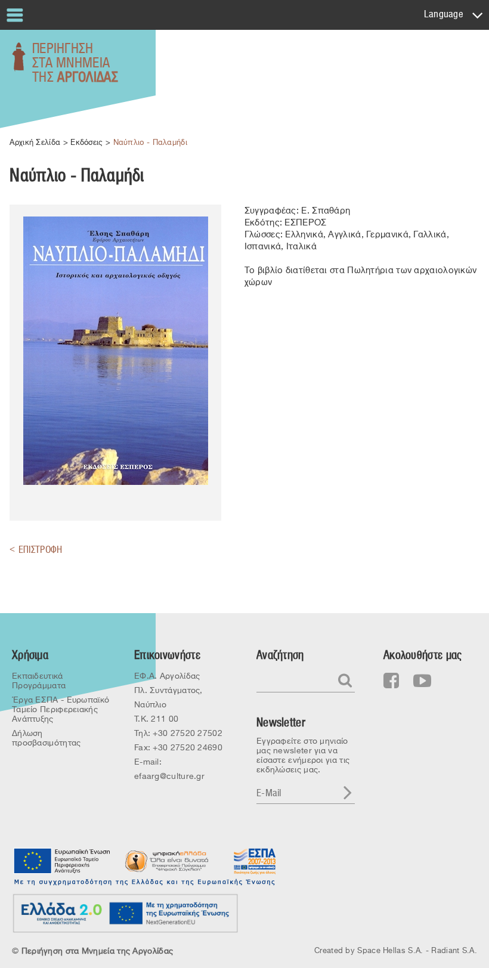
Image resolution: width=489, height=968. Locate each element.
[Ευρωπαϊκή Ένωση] (62, 860)
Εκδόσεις (86, 142)
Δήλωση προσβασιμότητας (46, 737)
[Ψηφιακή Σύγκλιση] (167, 860)
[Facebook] (391, 681)
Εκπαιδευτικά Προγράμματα (39, 680)
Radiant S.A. (454, 950)
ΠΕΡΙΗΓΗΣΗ (75, 63)
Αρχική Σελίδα (35, 142)
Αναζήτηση (280, 655)
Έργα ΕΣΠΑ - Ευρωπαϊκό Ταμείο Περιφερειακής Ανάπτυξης (60, 709)
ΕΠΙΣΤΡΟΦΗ (36, 550)
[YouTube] (422, 681)
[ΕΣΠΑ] (253, 860)
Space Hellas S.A (388, 950)
